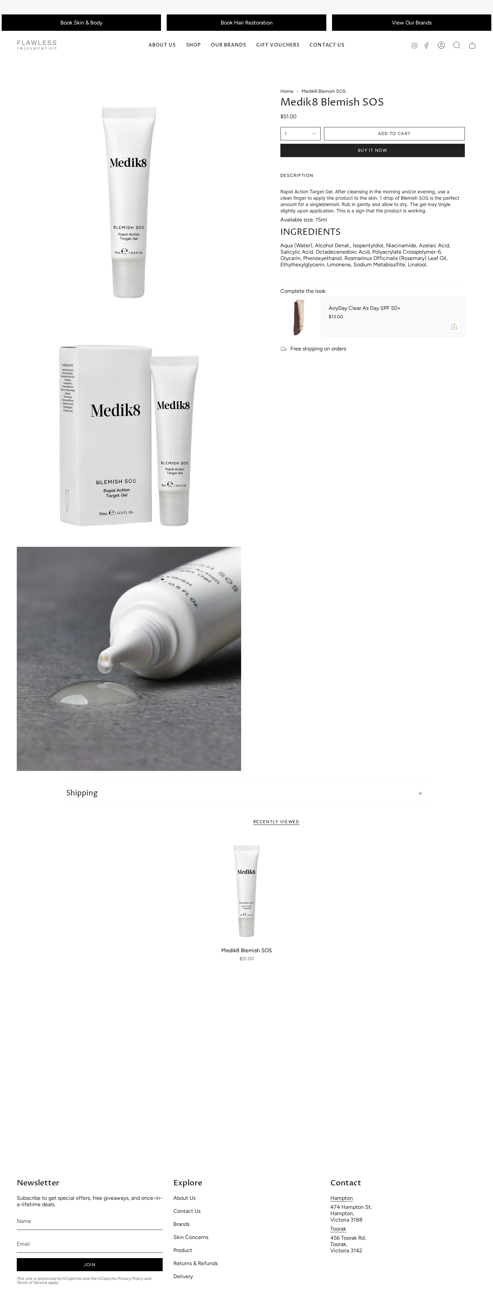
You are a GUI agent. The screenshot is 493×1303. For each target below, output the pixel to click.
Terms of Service (32, 1282)
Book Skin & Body (81, 22)
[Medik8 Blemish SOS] (246, 890)
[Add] (454, 326)
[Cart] (472, 45)
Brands (181, 1224)
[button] (193, 45)
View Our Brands (412, 22)
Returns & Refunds (195, 1263)
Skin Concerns (190, 1237)
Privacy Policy (130, 1278)
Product (182, 1250)
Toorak (338, 1229)
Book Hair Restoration (247, 22)
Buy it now (372, 150)
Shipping (82, 793)
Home (286, 91)
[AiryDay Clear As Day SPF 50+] (300, 317)
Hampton (341, 1198)
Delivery (183, 1276)
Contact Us (187, 1211)
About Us (184, 1198)
